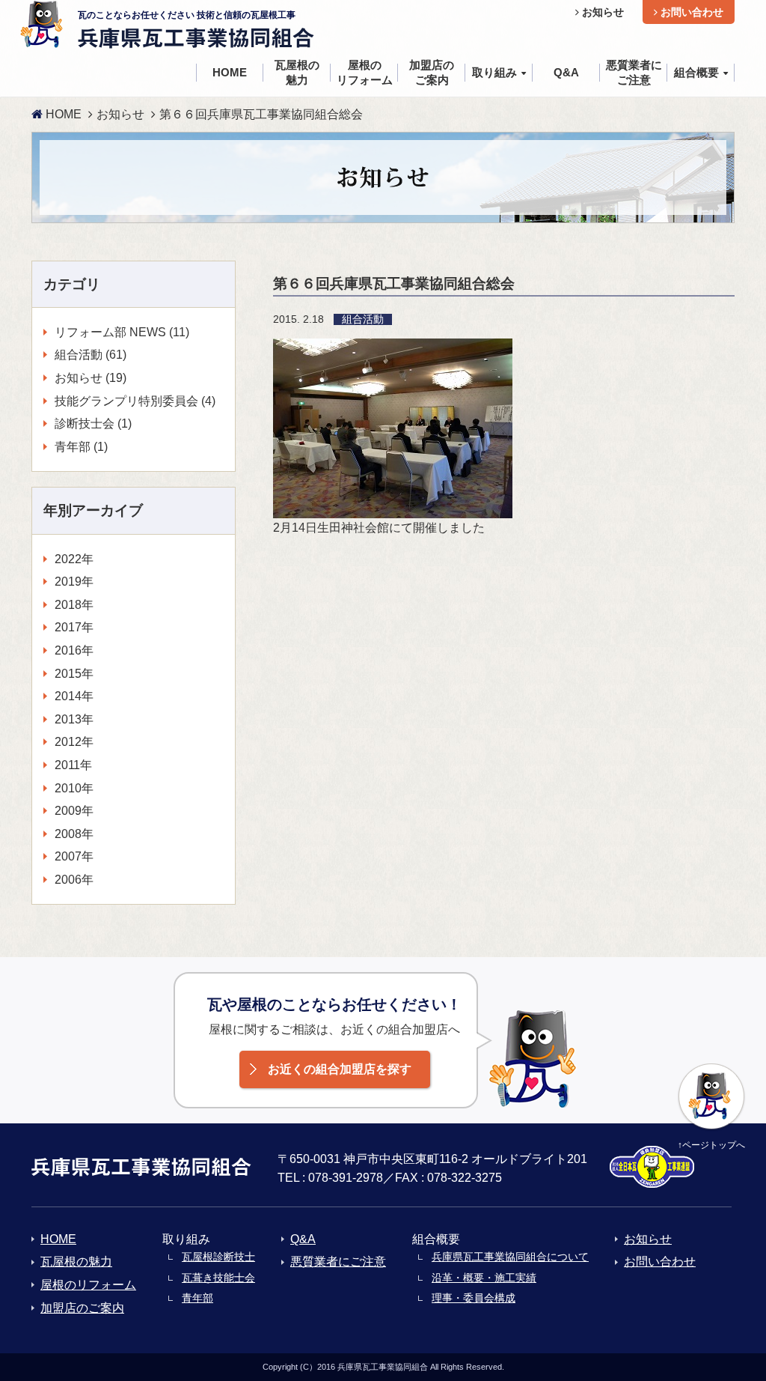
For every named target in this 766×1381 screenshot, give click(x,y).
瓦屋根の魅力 (76, 1261)
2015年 (74, 673)
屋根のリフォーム (88, 1284)
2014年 (74, 696)
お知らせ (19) (90, 377)
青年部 (197, 1298)
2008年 (74, 834)
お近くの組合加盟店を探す (339, 1069)
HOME (62, 114)
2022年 (74, 559)
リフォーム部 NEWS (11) (122, 332)
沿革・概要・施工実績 (484, 1278)
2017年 (74, 627)
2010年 (74, 788)
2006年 (74, 879)
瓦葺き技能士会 (218, 1278)
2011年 (73, 765)
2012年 (74, 741)
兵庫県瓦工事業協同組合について (510, 1257)
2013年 (74, 719)
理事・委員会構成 (473, 1298)
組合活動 (363, 319)
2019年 (74, 581)
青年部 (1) (81, 446)
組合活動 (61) (90, 354)
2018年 (74, 604)
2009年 (74, 810)
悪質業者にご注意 (338, 1261)
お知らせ (601, 12)
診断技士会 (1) (93, 423)
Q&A (303, 1239)
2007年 (74, 856)
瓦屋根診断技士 (218, 1257)
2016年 (74, 650)
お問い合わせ (690, 12)
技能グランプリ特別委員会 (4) (135, 401)
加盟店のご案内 (82, 1308)
